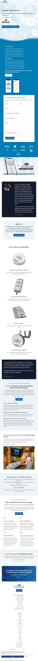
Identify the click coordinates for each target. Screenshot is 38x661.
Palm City (20, 632)
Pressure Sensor (18, 323)
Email (20, 103)
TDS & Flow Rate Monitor (19, 296)
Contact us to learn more (19, 235)
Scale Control (19, 601)
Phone (6, 108)
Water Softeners (20, 596)
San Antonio (20, 641)
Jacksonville (20, 623)
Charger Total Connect (20, 607)
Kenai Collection (20, 605)
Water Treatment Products (19, 595)
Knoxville (19, 628)
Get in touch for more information (9, 444)
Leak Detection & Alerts (18, 350)
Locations (19, 613)
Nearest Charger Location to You (11, 132)
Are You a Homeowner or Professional (12, 113)
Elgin (20, 617)
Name (6, 103)
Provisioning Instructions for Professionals (10, 26)
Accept (13, 656)
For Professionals (19, 643)
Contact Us (19, 590)
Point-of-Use (19, 603)
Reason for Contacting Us (10, 118)
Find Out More (8, 75)
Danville (19, 616)
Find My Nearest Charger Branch (19, 559)
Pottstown (20, 637)
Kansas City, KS (20, 625)
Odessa (19, 630)
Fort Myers (20, 619)
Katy (20, 626)
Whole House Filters (20, 599)
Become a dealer (19, 513)
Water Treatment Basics (19, 608)
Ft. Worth (20, 621)
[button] (23, 649)
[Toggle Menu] (36, 1)
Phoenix (19, 634)
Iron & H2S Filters (19, 598)
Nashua (19, 614)
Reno (20, 639)
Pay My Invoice (19, 646)
